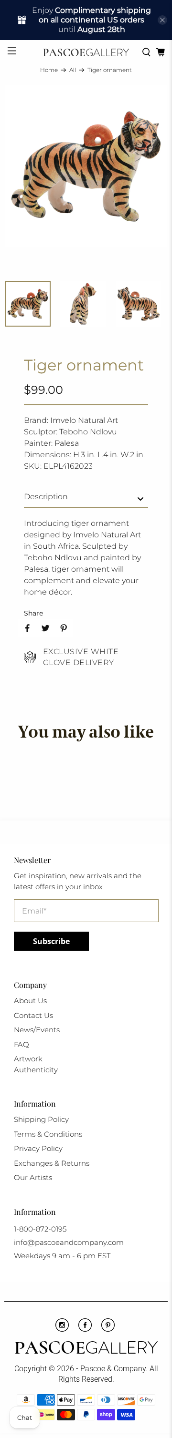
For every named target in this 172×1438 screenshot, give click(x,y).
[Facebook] (85, 1329)
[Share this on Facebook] (27, 628)
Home (49, 70)
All (72, 70)
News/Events (37, 1029)
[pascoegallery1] (86, 1348)
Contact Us (33, 1015)
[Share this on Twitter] (45, 628)
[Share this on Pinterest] (63, 628)
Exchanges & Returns (51, 1163)
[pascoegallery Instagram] (62, 1329)
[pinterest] (108, 1329)
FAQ (21, 1044)
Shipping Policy (41, 1119)
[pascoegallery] (86, 52)
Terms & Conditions (48, 1134)
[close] (162, 20)
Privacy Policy (38, 1148)
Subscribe (51, 941)
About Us (30, 1000)
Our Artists (33, 1177)
